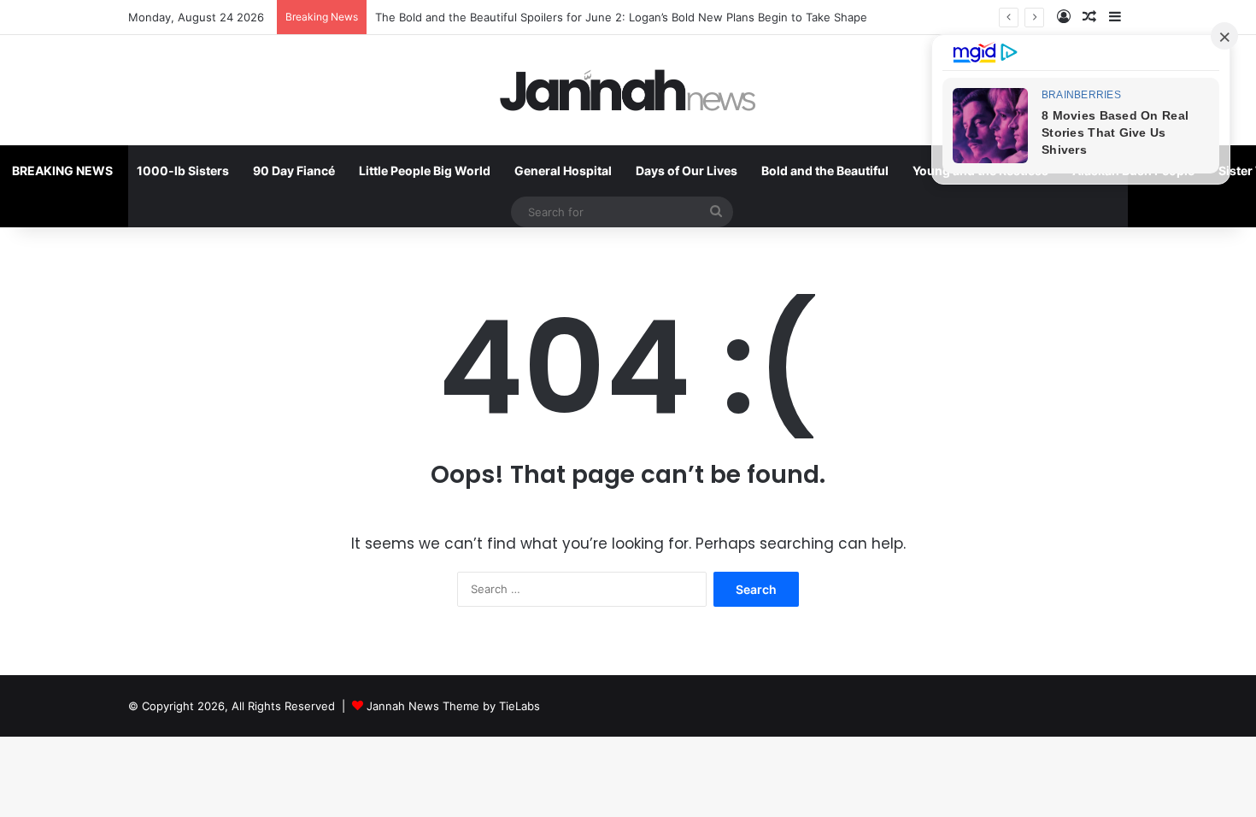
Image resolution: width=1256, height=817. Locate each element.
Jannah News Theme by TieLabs (453, 706)
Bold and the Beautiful (825, 170)
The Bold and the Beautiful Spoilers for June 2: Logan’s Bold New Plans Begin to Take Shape (621, 17)
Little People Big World (424, 170)
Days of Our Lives (686, 170)
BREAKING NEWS (62, 170)
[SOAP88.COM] (628, 90)
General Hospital (563, 170)
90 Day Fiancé (294, 170)
